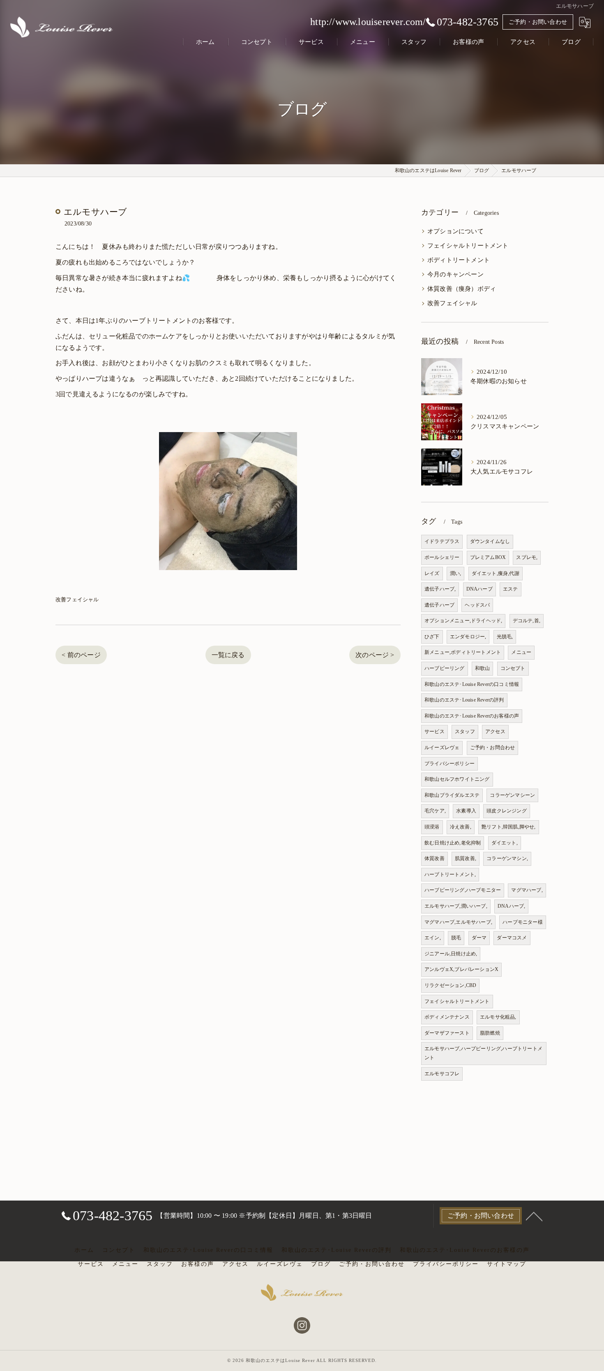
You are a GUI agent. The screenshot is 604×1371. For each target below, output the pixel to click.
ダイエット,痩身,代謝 (495, 573)
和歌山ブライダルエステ (452, 795)
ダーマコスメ (512, 938)
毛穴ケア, (435, 811)
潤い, (455, 573)
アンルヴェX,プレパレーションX (461, 969)
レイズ (432, 573)
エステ (510, 589)
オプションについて (455, 231)
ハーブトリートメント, (450, 874)
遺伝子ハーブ (439, 605)
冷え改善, (460, 827)
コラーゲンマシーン (512, 795)
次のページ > (374, 654)
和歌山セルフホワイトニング (457, 779)
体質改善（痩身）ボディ (461, 288)
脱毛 (456, 938)
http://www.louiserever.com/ (368, 21)
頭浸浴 (432, 827)
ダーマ (479, 938)
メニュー (521, 652)
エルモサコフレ (441, 1074)
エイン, (432, 938)
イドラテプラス (441, 541)
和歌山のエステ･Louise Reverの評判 (464, 700)
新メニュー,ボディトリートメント (462, 652)
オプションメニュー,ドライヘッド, (463, 620)
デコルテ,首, (526, 620)
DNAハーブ (479, 589)
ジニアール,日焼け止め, (450, 954)
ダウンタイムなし (490, 541)
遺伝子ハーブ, (440, 589)
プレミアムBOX (488, 557)
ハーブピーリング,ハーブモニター (462, 890)
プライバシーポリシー (449, 763)
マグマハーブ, (526, 890)
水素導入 (466, 811)
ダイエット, (504, 843)
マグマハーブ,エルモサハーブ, (458, 922)
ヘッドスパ (477, 605)
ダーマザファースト (447, 1033)
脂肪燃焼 (490, 1033)
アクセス (495, 731)
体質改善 (434, 858)
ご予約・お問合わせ (492, 747)
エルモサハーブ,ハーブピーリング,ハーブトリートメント (483, 1053)
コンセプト (513, 668)
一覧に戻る (228, 654)
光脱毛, (505, 636)
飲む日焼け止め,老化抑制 (452, 843)
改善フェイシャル (77, 599)
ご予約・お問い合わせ (538, 22)
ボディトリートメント (458, 260)
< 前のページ (81, 654)
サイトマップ (506, 1264)
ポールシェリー (441, 557)
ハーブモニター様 (523, 922)
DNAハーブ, (511, 906)
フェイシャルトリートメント (468, 245)
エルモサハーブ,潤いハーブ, (455, 906)
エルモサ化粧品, (498, 1017)
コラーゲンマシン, (507, 858)
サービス (434, 731)
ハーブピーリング (444, 668)
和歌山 (482, 668)
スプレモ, (526, 557)
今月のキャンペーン (455, 274)
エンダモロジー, (468, 636)
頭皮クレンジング (506, 811)
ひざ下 (432, 636)
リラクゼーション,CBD (450, 985)
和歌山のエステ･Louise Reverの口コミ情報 (471, 684)
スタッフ (465, 731)
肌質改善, (465, 858)
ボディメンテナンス (447, 1017)
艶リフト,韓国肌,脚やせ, (509, 827)
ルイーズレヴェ (441, 747)
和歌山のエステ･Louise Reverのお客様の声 (471, 716)
